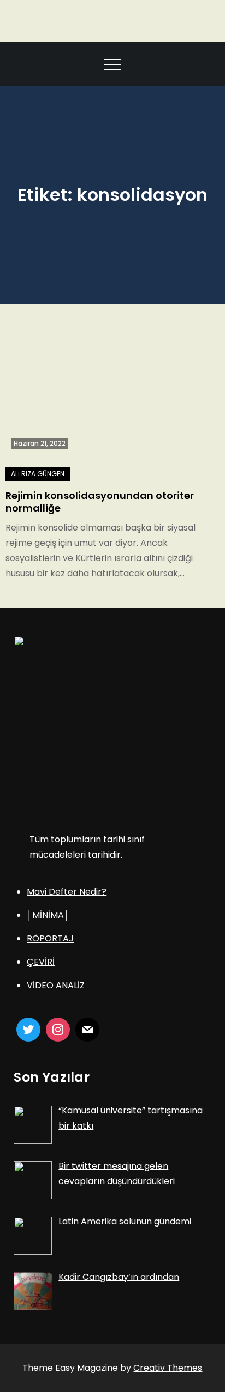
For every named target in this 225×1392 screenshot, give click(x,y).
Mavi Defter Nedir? (66, 891)
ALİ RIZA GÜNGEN (37, 473)
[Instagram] (58, 1029)
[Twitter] (28, 1029)
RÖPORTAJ (50, 938)
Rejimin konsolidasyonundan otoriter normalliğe (99, 502)
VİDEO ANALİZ (56, 985)
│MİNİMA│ (48, 915)
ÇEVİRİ (41, 962)
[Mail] (87, 1029)
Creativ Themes (167, 1368)
